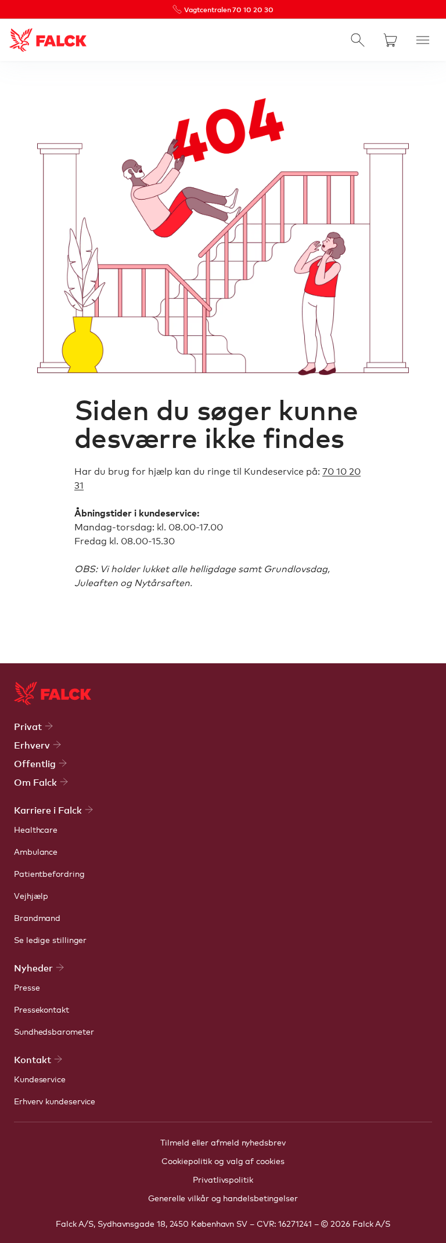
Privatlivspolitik (223, 1179)
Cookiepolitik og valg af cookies (222, 1160)
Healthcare (35, 829)
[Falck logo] (52, 693)
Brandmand (37, 917)
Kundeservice (40, 1079)
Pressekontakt (41, 1009)
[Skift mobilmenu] (423, 40)
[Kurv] (390, 40)
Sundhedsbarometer (54, 1031)
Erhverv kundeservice (54, 1101)
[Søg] (358, 40)
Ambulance (35, 851)
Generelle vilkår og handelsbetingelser (223, 1198)
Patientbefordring (49, 873)
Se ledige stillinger (50, 939)
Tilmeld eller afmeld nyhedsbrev (222, 1142)
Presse (27, 987)
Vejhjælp (31, 895)
